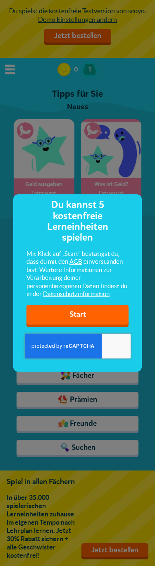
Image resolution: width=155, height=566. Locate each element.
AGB (75, 261)
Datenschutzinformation (76, 293)
